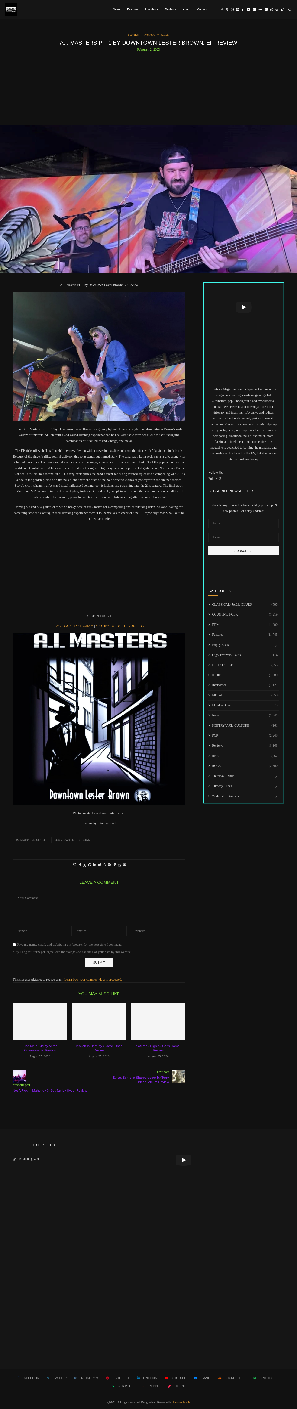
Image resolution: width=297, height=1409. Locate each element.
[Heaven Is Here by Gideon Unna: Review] (99, 1021)
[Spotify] (266, 9)
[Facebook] (222, 9)
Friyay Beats (245, 645)
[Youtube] (248, 9)
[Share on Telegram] (109, 865)
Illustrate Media (181, 1402)
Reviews (170, 9)
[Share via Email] (124, 865)
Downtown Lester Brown (72, 840)
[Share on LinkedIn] (94, 865)
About (186, 9)
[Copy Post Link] (114, 865)
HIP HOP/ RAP (245, 665)
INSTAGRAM (84, 626)
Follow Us (215, 478)
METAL (245, 695)
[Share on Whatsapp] (104, 865)
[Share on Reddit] (99, 865)
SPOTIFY (103, 626)
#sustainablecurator (31, 840)
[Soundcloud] (260, 9)
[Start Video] (243, 307)
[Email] (254, 9)
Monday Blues (245, 705)
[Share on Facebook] (80, 865)
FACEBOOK (64, 626)
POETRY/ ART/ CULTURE (245, 725)
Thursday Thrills (245, 776)
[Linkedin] (243, 9)
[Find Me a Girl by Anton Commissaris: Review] (40, 1021)
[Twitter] (227, 9)
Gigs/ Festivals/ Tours (245, 655)
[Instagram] (232, 9)
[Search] (290, 9)
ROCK (245, 766)
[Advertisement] (148, 86)
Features (132, 9)
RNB (245, 756)
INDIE (245, 675)
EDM (245, 624)
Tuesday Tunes (245, 786)
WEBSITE (119, 626)
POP (245, 735)
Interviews (151, 9)
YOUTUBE (136, 626)
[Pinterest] (237, 9)
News (116, 9)
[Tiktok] (282, 9)
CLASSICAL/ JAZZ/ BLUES (245, 604)
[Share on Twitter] (84, 865)
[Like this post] (74, 865)
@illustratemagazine (26, 1159)
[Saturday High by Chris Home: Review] (158, 1021)
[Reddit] (277, 9)
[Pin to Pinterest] (89, 865)
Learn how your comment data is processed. (93, 979)
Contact (202, 9)
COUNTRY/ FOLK (245, 614)
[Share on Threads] (119, 865)
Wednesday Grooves (245, 796)
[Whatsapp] (271, 9)
